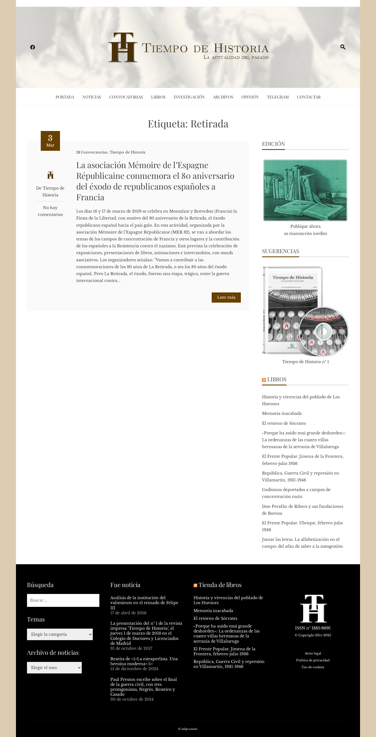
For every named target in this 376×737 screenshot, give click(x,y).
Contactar (309, 97)
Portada (65, 97)
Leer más (226, 297)
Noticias (91, 97)
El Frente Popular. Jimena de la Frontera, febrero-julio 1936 (224, 651)
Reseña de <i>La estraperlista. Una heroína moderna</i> (144, 661)
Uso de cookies (313, 667)
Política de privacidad (312, 660)
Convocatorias (126, 97)
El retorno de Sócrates (284, 423)
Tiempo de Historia (127, 152)
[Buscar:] (63, 600)
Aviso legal (313, 653)
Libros (158, 97)
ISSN (300, 628)
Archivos (223, 97)
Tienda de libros (220, 584)
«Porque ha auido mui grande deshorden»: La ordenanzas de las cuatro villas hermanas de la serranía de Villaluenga (303, 440)
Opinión (250, 97)
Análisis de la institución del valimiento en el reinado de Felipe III (144, 602)
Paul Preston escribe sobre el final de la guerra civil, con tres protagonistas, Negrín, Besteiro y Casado (143, 687)
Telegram (278, 97)
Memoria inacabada (282, 413)
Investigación (189, 97)
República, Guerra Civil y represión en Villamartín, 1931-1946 (229, 664)
